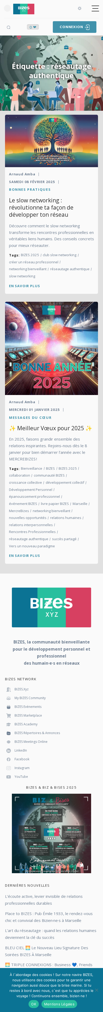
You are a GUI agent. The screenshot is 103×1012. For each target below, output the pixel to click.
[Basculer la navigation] (95, 9)
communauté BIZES (49, 475)
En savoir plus (24, 285)
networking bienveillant (27, 269)
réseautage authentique (70, 269)
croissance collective (25, 482)
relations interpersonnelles (31, 525)
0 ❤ (33, 27)
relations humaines (65, 518)
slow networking (22, 276)
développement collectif (65, 482)
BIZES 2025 (30, 255)
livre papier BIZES (55, 503)
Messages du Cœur (30, 417)
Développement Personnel (30, 489)
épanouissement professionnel (34, 496)
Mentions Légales (59, 1004)
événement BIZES (23, 503)
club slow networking (59, 255)
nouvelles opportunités (27, 518)
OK (33, 1004)
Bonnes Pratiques (30, 189)
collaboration (19, 475)
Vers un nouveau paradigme (32, 546)
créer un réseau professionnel (33, 262)
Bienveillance (31, 468)
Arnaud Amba (22, 174)
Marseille (80, 503)
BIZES (50, 468)
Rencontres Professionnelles (32, 532)
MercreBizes (19, 511)
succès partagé (64, 539)
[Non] (96, 990)
